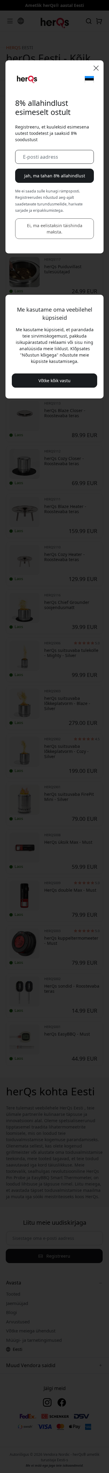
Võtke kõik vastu (54, 380)
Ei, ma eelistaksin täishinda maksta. (54, 229)
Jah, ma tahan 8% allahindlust (54, 176)
